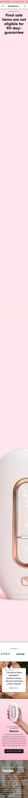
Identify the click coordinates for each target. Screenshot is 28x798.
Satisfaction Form (14, 751)
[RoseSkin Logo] (13, 6)
